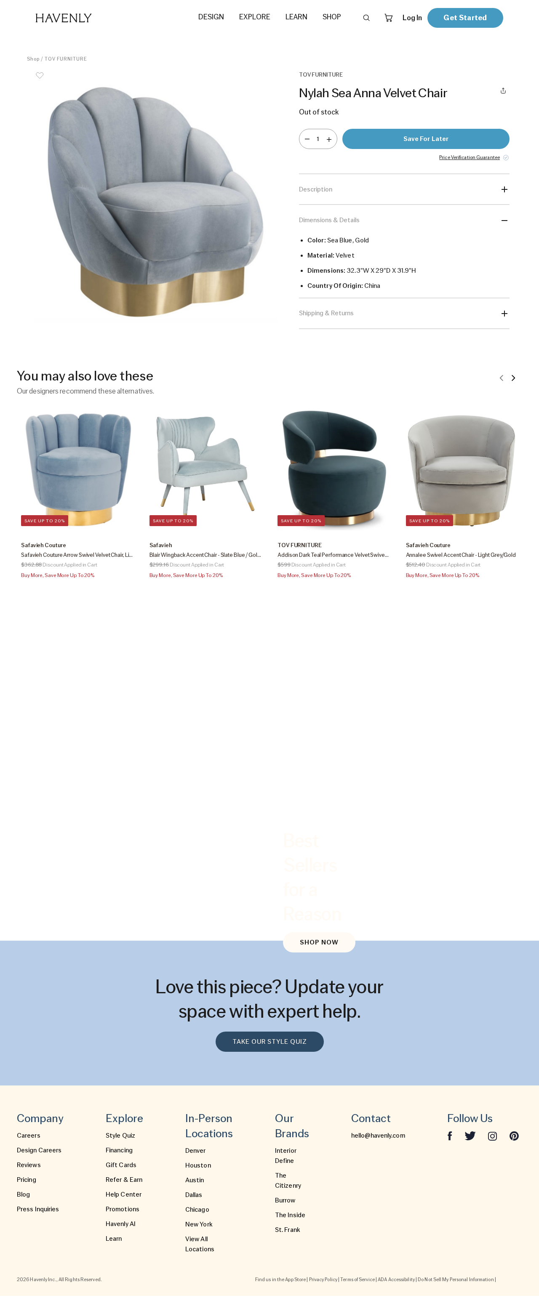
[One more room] (329, 139)
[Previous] (501, 377)
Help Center (123, 1194)
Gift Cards (121, 1165)
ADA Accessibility (396, 1279)
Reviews (29, 1165)
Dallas (194, 1195)
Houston (198, 1165)
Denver (195, 1150)
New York (199, 1224)
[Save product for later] (39, 81)
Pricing (26, 1180)
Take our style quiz (269, 1041)
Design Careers (39, 1150)
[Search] (366, 17)
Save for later (425, 139)
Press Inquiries (38, 1209)
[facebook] (449, 1135)
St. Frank (287, 1230)
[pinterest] (514, 1135)
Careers (28, 1135)
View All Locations (199, 1244)
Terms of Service (357, 1279)
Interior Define (285, 1156)
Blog (23, 1194)
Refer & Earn (124, 1180)
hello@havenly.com (378, 1135)
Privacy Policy (323, 1279)
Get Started (465, 17)
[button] (155, 197)
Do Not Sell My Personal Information (456, 1279)
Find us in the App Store (280, 1279)
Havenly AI (121, 1224)
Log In (412, 17)
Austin (194, 1180)
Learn (114, 1238)
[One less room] (307, 138)
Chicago (197, 1209)
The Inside (290, 1215)
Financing (119, 1150)
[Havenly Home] (90, 17)
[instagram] (492, 1135)
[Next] (513, 377)
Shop (33, 59)
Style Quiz (120, 1135)
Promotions (122, 1209)
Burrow (285, 1200)
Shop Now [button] (319, 942)
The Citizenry (288, 1180)
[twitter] (470, 1135)
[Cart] (388, 17)
